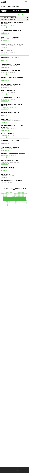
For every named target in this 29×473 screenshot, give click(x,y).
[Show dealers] (27, 20)
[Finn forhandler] (18, 14)
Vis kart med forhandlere (14, 199)
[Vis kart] (22, 14)
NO (18, 2)
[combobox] (8, 14)
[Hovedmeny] (26, 2)
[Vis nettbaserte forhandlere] (27, 18)
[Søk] (22, 2)
